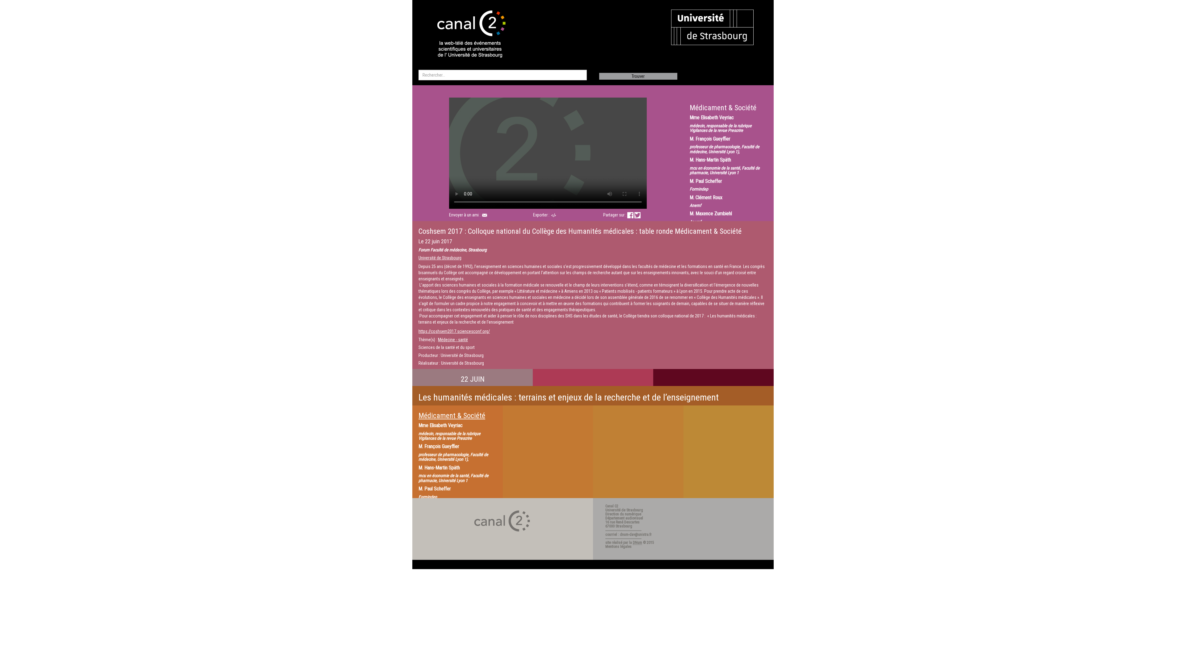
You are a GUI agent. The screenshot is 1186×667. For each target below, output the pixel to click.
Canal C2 (611, 506)
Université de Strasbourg (439, 257)
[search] (502, 75)
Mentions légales (618, 546)
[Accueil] (466, 34)
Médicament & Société (451, 415)
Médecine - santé (453, 339)
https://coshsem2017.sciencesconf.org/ (454, 331)
